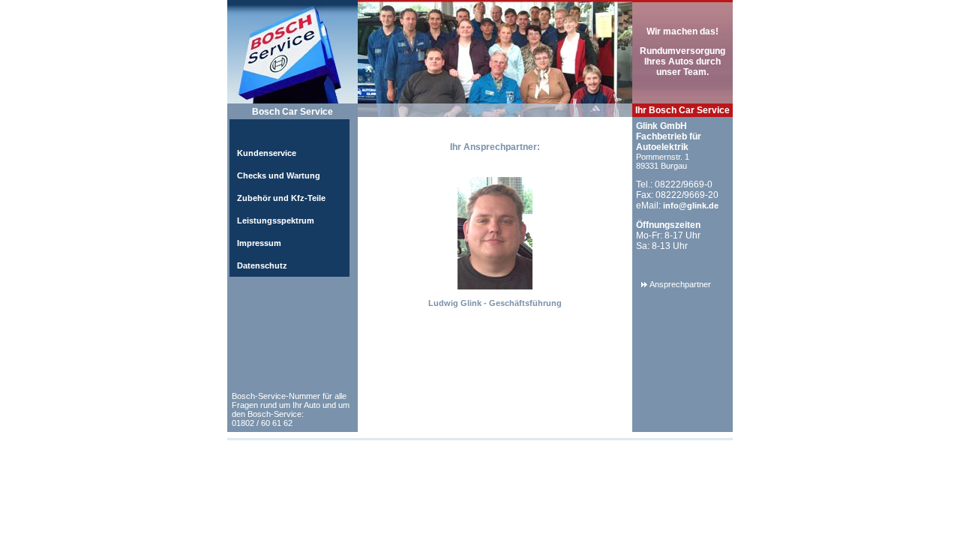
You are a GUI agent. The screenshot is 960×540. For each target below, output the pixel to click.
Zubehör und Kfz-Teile (281, 198)
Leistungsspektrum (275, 220)
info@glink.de (690, 205)
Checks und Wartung (278, 175)
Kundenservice (266, 153)
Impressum (259, 243)
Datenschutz (262, 265)
